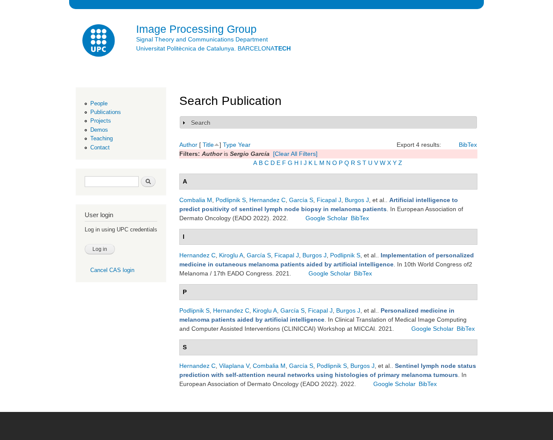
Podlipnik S (231, 199)
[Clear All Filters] (295, 153)
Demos (99, 130)
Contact (100, 147)
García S (301, 199)
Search (200, 122)
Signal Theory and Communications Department (202, 39)
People (99, 103)
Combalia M (195, 199)
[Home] (99, 41)
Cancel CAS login (112, 270)
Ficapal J (329, 199)
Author (188, 144)
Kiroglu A (231, 255)
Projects (100, 120)
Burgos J (357, 199)
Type (229, 144)
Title (208, 144)
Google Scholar (326, 218)
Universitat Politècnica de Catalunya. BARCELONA (213, 48)
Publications (105, 112)
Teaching (101, 138)
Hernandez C (267, 199)
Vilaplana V (234, 365)
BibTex (468, 144)
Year (244, 144)
